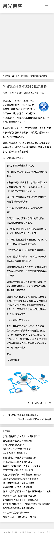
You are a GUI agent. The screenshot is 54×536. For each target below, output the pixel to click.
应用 (42, 532)
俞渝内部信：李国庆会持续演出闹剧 (19, 458)
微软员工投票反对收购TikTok (24, 415)
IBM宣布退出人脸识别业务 (15, 453)
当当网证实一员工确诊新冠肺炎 (17, 487)
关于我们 (7, 532)
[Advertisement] (27, 42)
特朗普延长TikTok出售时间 (38, 419)
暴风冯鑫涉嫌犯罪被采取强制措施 (18, 508)
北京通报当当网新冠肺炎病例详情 (18, 483)
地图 (29, 532)
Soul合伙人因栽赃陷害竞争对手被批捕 (20, 479)
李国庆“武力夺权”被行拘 (14, 445)
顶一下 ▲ (31, 403)
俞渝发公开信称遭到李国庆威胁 (25, 86)
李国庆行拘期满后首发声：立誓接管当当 (21, 436)
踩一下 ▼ (44, 403)
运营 (35, 532)
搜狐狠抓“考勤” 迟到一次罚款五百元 (19, 496)
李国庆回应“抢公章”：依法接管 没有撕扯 (22, 466)
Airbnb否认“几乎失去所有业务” (17, 449)
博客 (16, 532)
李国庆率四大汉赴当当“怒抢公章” (18, 470)
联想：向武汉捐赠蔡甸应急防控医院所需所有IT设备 (27, 491)
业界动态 (15, 76)
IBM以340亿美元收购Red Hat (16, 513)
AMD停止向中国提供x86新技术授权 (19, 517)
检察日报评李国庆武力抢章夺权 (17, 441)
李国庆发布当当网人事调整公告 (17, 462)
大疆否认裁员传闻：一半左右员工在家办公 (22, 474)
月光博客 (13, 6)
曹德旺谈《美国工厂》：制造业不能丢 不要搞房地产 (26, 504)
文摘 (48, 532)
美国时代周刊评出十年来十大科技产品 (20, 500)
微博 (22, 532)
